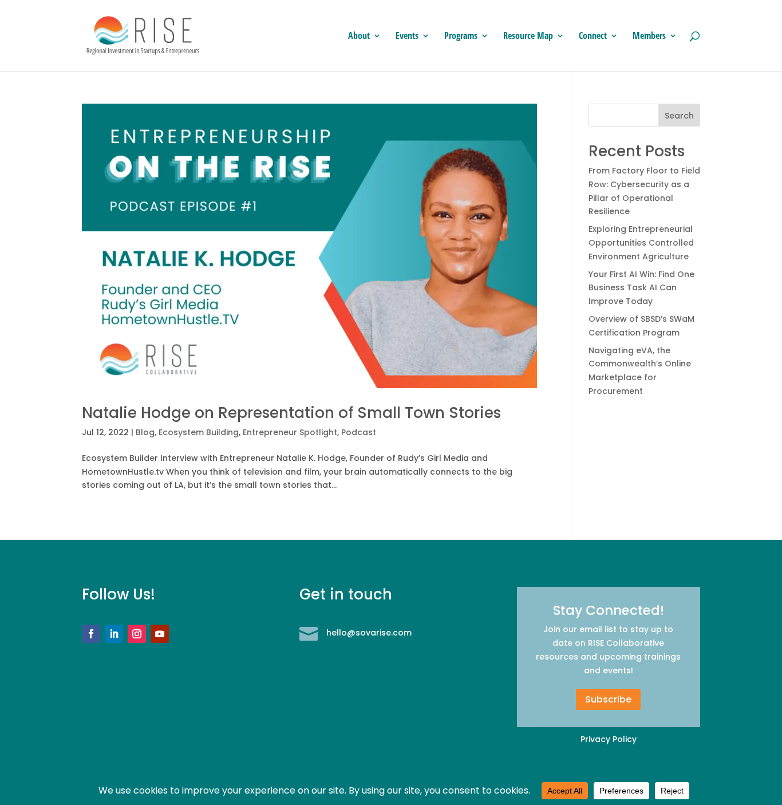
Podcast (358, 432)
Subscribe (608, 699)
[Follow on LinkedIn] (114, 634)
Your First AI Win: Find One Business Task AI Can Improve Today (641, 288)
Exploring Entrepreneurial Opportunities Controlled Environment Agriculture (641, 242)
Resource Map (528, 36)
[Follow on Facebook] (91, 634)
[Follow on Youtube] (160, 634)
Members (649, 36)
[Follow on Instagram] (137, 634)
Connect (593, 36)
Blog (145, 432)
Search (679, 115)
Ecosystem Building (199, 432)
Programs (460, 36)
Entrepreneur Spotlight (290, 432)
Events (407, 36)
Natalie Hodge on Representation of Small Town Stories (291, 412)
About (359, 36)
